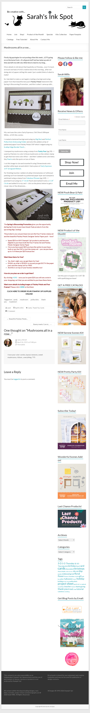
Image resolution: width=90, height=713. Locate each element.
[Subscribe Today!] (72, 415)
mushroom (24, 299)
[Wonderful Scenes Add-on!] (72, 465)
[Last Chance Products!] (72, 511)
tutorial (80, 589)
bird (66, 566)
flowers (66, 576)
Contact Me (45, 39)
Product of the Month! (35, 34)
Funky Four (42, 151)
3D (75, 564)
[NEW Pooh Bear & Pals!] (72, 197)
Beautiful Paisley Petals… (17, 319)
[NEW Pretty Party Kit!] (72, 376)
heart (74, 579)
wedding (66, 591)
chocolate (69, 569)
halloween (68, 579)
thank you (63, 589)
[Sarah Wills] (72, 92)
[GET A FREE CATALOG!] (72, 290)
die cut (76, 571)
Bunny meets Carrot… (42, 324)
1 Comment (11, 311)
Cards (30, 308)
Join (15, 34)
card (81, 565)
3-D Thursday (68, 563)
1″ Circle (25, 181)
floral (77, 573)
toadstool (13, 302)
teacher (67, 586)
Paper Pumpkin (75, 34)
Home (9, 34)
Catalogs (10, 39)
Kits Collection (61, 34)
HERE (15, 277)
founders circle (74, 576)
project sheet (66, 583)
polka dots (35, 299)
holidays (61, 581)
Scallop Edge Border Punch (14, 147)
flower (61, 576)
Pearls (9, 159)
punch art (76, 584)
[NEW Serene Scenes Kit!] (72, 337)
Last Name (62, 140)
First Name (62, 130)
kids (65, 581)
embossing (66, 574)
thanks (73, 586)
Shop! (22, 34)
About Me (34, 39)
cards (15, 299)
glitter (62, 579)
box (77, 566)
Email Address (64, 119)
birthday (72, 566)
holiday (80, 578)
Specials (50, 34)
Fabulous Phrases (33, 178)
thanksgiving (80, 586)
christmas (78, 568)
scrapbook (83, 584)
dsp (81, 571)
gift (80, 576)
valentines (61, 591)
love (68, 581)
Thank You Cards (38, 308)
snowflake (61, 587)
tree (74, 589)
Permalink (21, 344)
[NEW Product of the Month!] (72, 238)
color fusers (69, 571)
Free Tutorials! (21, 39)
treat (70, 589)
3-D (60, 563)
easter (60, 574)
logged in (17, 379)
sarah (9, 308)
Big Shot (38, 139)
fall (73, 574)
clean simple (61, 571)
